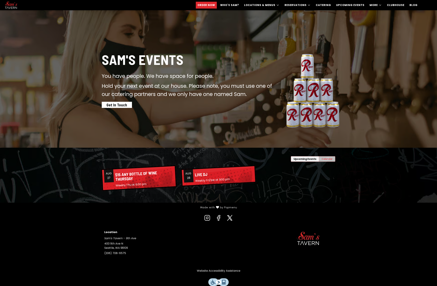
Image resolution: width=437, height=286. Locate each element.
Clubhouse (395, 5)
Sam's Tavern (308, 238)
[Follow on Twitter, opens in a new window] (230, 219)
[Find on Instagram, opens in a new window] (207, 219)
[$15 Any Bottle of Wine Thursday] (139, 178)
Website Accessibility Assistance (218, 271)
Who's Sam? (229, 5)
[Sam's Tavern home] (18, 5)
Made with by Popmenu (120, 207)
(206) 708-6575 (115, 253)
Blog (414, 5)
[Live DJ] (218, 176)
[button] (261, 5)
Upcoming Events (350, 5)
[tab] (305, 159)
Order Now (206, 5)
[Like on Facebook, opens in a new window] (218, 219)
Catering (323, 5)
